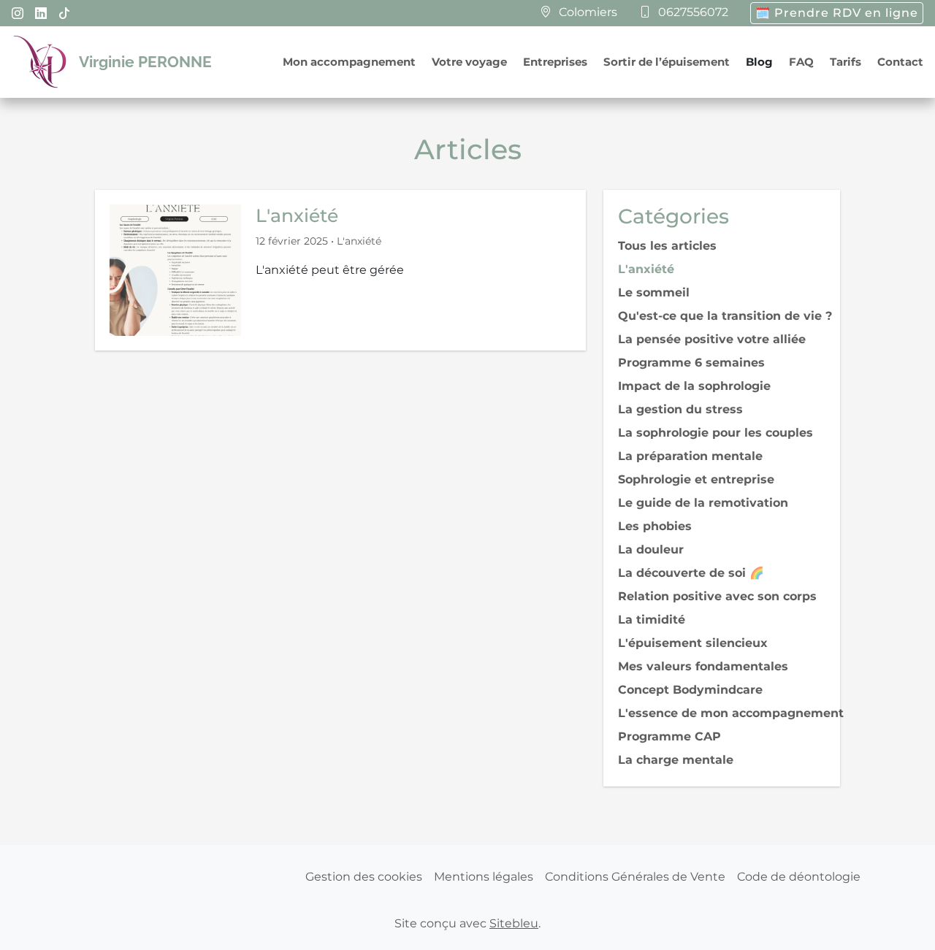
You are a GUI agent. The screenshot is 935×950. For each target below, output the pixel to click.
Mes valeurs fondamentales (703, 666)
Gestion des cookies (363, 877)
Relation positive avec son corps (717, 596)
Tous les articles (667, 246)
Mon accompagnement (349, 62)
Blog (759, 62)
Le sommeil (654, 292)
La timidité (651, 620)
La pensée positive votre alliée (712, 339)
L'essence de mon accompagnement (731, 713)
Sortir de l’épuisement (666, 62)
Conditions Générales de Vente (635, 877)
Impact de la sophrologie (694, 386)
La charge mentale (675, 760)
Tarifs (845, 62)
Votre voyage (469, 62)
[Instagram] (17, 13)
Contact (900, 62)
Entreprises (555, 62)
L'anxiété (297, 215)
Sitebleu (513, 923)
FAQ (801, 62)
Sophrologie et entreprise (696, 479)
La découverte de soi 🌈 (691, 573)
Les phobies (655, 526)
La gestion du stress (680, 409)
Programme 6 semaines (691, 362)
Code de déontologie (798, 877)
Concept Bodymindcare (690, 690)
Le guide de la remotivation (703, 503)
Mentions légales (483, 877)
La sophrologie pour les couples (715, 433)
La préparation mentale (690, 456)
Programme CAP (669, 736)
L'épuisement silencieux (693, 643)
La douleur (651, 549)
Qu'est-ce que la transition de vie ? (725, 316)
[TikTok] (64, 13)
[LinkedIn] (41, 13)
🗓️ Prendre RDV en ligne (836, 13)
